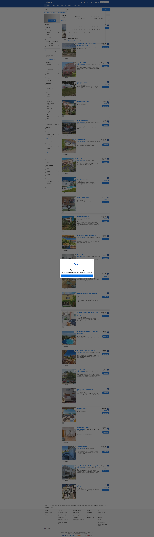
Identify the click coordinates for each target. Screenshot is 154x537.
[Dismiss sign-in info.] (93, 260)
